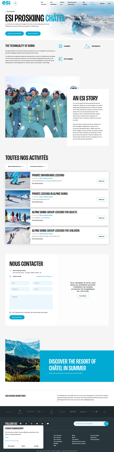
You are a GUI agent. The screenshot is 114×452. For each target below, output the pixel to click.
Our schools (57, 435)
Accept (36, 446)
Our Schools (11, 11)
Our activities (58, 441)
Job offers (75, 439)
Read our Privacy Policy (12, 440)
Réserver (101, 181)
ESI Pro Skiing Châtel (45, 178)
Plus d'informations (37, 183)
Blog (73, 435)
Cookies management (56, 450)
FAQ (55, 445)
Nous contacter (33, 33)
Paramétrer (83, 296)
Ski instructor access (79, 443)
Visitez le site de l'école (43, 276)
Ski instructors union (78, 441)
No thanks (11, 446)
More (73, 437)
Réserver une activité (14, 33)
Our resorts (57, 439)
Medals (56, 443)
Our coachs (57, 437)
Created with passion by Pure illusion (69, 450)
